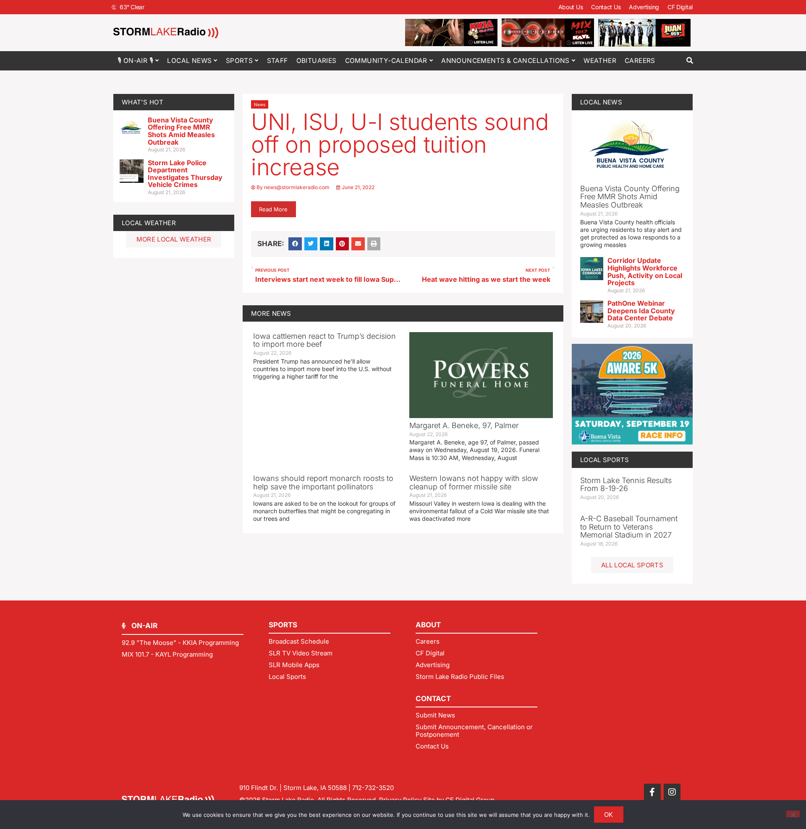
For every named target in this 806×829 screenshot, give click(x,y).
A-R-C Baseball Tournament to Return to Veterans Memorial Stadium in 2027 (629, 527)
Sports (239, 61)
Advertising (644, 6)
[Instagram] (672, 792)
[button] (689, 60)
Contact (433, 698)
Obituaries (316, 61)
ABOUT (428, 625)
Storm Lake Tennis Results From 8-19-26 (626, 484)
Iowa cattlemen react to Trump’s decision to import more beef (324, 340)
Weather (600, 61)
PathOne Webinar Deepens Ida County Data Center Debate (641, 310)
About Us (570, 6)
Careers (640, 61)
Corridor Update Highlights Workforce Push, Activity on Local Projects (644, 271)
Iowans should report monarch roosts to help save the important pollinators (323, 482)
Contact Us (605, 6)
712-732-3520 (373, 788)
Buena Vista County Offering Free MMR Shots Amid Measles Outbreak (181, 131)
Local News (189, 61)
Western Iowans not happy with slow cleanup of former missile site (473, 482)
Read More (273, 209)
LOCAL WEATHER (149, 223)
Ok (608, 815)
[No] (793, 814)
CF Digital (680, 6)
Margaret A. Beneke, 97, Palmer (463, 425)
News (259, 104)
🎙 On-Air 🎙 (135, 61)
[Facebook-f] (652, 792)
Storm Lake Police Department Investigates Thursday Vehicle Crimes (185, 174)
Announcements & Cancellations (505, 61)
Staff (277, 61)
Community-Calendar (386, 61)
